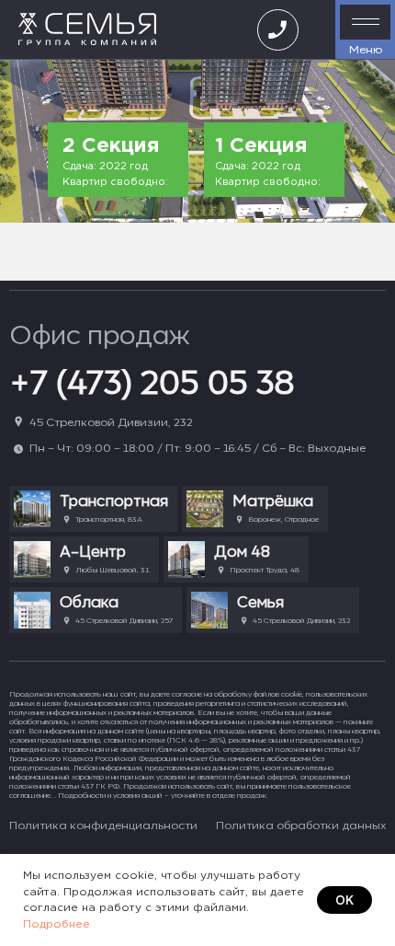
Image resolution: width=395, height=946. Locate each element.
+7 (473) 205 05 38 (152, 382)
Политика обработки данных (301, 825)
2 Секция (110, 146)
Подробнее (56, 924)
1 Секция (261, 146)
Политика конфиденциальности (103, 825)
